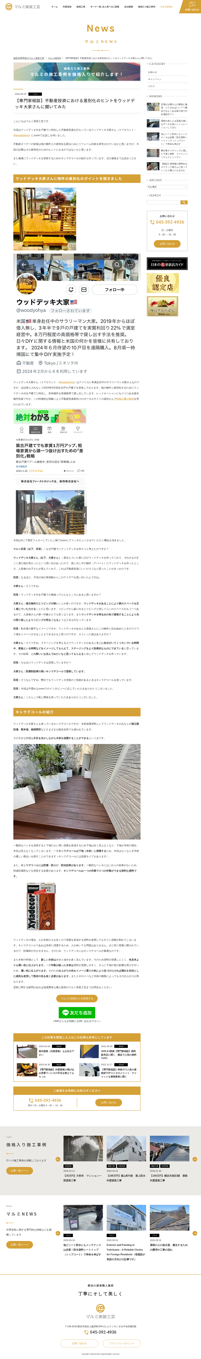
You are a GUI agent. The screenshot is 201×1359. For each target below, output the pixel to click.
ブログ (35, 94)
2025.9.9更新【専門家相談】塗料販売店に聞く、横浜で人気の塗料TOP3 (118, 1055)
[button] (58, 1159)
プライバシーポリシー (121, 1343)
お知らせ (152, 72)
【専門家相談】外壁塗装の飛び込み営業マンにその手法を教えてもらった (56, 1073)
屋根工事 (111, 1166)
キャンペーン (154, 79)
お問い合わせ (108, 1102)
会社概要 (128, 6)
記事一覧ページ (19, 1170)
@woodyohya (21, 135)
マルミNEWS (166, 6)
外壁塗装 (68, 1166)
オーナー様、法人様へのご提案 (104, 6)
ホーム (54, 6)
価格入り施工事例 (146, 6)
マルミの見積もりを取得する (77, 998)
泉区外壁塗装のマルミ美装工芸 (28, 58)
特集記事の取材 (125, 399)
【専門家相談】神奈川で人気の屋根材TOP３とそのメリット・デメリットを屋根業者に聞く (119, 1073)
